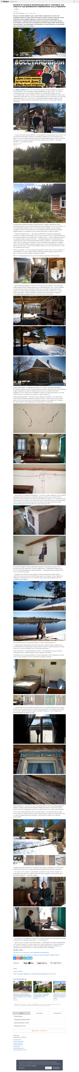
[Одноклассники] (18, 958)
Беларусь (20, 971)
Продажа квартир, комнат (22, 1019)
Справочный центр (18, 1043)
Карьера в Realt (17, 1039)
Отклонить (56, 1068)
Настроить (22, 1068)
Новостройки (18, 1016)
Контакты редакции (18, 1041)
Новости (54, 974)
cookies (34, 1066)
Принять (48, 1068)
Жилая (21, 1013)
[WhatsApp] (24, 958)
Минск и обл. (14, 1)
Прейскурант (16, 1046)
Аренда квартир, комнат (21, 1023)
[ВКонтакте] (14, 958)
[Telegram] (30, 958)
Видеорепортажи (46, 974)
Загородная (39, 1013)
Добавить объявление (40, 1030)
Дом (20, 89)
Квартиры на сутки (20, 1026)
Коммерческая (57, 1013)
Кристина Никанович (18, 13)
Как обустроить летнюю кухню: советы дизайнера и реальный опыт (31, 952)
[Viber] (21, 958)
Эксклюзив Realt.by (36, 974)
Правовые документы (18, 1048)
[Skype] (27, 958)
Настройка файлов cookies (19, 1050)
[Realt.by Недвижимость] (6, 1)
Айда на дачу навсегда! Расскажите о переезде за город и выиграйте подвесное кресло (36, 955)
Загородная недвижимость (24, 974)
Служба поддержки (18, 1044)
